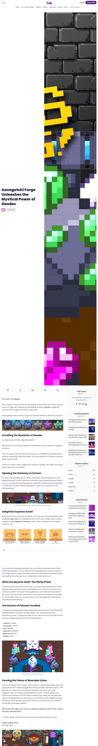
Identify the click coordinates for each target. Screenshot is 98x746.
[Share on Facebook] (20, 390)
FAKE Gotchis (74, 7)
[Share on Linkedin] (33, 390)
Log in (82, 2)
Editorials (52, 7)
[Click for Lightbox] (32, 536)
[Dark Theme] (5, 3)
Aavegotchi (11, 209)
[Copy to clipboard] (57, 390)
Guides (44, 7)
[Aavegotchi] (3, 210)
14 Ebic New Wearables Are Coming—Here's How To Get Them (77, 539)
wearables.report (34, 701)
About (65, 7)
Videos (38, 7)
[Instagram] (83, 404)
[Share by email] (45, 390)
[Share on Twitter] (8, 390)
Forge (30, 405)
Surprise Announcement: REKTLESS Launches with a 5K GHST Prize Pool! (78, 452)
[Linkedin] (86, 404)
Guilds (59, 7)
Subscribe (91, 2)
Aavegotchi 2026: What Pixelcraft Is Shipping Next (77, 516)
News (18, 7)
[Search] (2, 3)
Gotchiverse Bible (27, 7)
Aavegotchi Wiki (10, 573)
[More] (81, 7)
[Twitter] (79, 404)
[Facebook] (76, 404)
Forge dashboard (30, 717)
